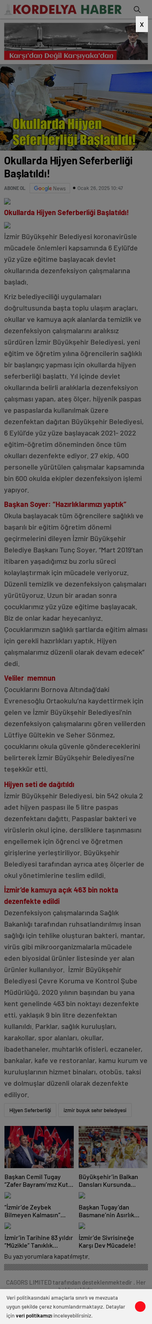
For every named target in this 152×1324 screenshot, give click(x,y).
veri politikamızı (34, 1315)
